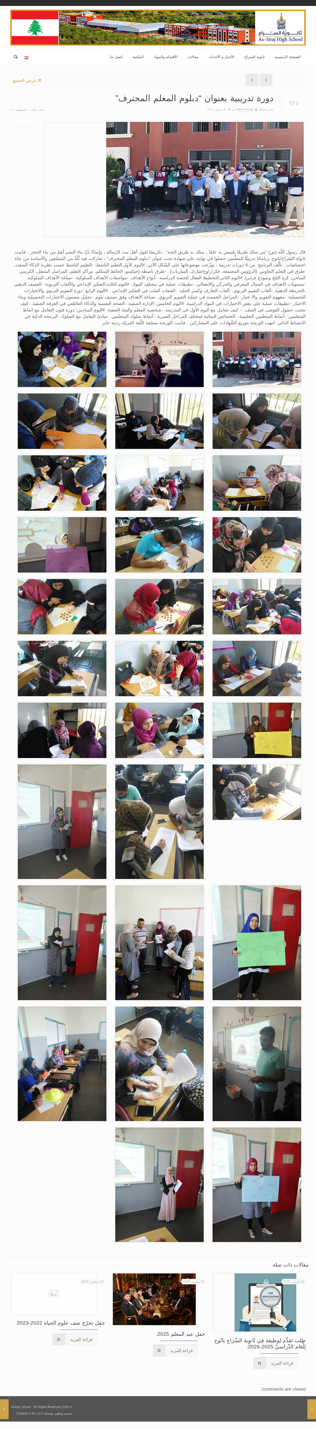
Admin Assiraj (245, 109)
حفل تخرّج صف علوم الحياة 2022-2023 (61, 1323)
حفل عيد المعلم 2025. (180, 1334)
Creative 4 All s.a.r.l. (29, 1413)
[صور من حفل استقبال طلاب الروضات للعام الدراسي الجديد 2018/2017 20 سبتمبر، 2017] (311, 1409)
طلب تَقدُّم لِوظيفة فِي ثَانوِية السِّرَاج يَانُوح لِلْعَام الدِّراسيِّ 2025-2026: (260, 1343)
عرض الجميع (25, 80)
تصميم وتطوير (63, 1413)
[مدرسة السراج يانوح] (158, 27)
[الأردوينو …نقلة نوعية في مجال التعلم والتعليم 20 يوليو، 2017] (4, 1409)
